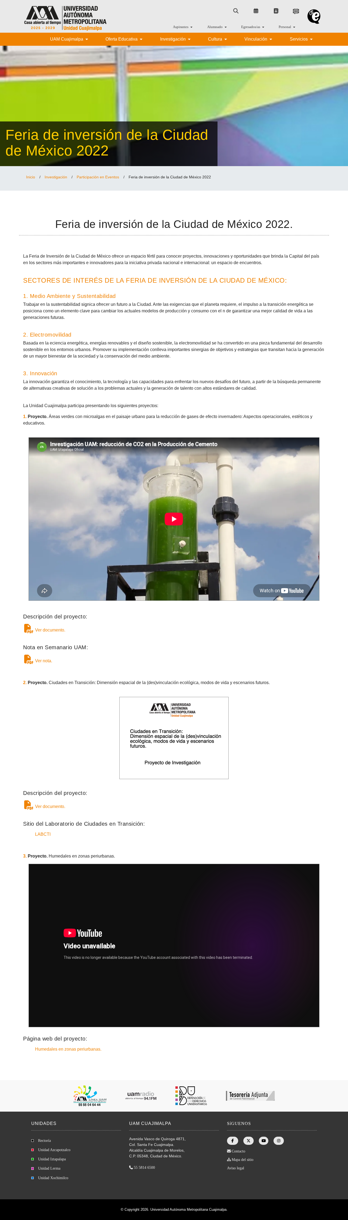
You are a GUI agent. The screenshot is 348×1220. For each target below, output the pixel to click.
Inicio (30, 177)
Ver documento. (49, 630)
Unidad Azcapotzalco (54, 1150)
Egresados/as (251, 27)
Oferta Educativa (122, 39)
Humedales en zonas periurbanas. (67, 1049)
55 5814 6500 (144, 1168)
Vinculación (256, 39)
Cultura (215, 39)
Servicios (299, 39)
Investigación (173, 39)
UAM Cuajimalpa (67, 39)
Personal (285, 27)
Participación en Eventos (98, 177)
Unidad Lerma (49, 1168)
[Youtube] (264, 1141)
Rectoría (44, 1141)
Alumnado (215, 27)
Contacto (238, 1151)
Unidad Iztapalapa (52, 1159)
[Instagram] (279, 1141)
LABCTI (42, 834)
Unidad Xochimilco (53, 1178)
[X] (248, 1141)
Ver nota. (43, 660)
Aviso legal (235, 1168)
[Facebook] (232, 1141)
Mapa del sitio (242, 1160)
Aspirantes (181, 27)
